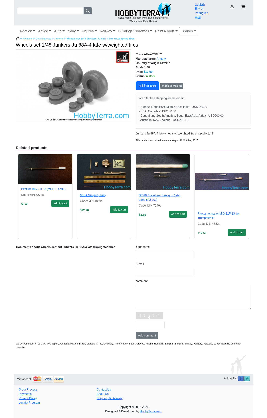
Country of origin (147, 63)
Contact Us (104, 389)
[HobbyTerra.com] (143, 8)
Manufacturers (146, 58)
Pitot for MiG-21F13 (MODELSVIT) (43, 189)
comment (141, 281)
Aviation (25, 31)
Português (201, 13)
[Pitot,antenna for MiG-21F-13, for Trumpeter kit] (222, 181)
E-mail (140, 264)
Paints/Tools (165, 31)
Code (139, 54)
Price (139, 71)
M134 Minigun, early (93, 195)
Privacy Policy (28, 398)
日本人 (199, 8)
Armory (58, 38)
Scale (139, 67)
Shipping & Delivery (109, 398)
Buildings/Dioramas (133, 31)
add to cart (147, 86)
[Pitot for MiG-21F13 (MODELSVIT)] (45, 169)
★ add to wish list (172, 85)
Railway (106, 31)
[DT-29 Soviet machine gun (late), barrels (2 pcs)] (163, 172)
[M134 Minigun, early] (104, 172)
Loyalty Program (29, 402)
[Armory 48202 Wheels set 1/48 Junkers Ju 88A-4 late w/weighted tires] (73, 85)
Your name (143, 246)
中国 (198, 17)
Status (140, 76)
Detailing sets (43, 38)
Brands (187, 31)
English (200, 4)
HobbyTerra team (151, 411)
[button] (226, 6)
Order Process (28, 389)
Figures (88, 31)
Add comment (147, 335)
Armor (43, 31)
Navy (72, 31)
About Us (103, 393)
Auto (58, 31)
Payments (25, 393)
